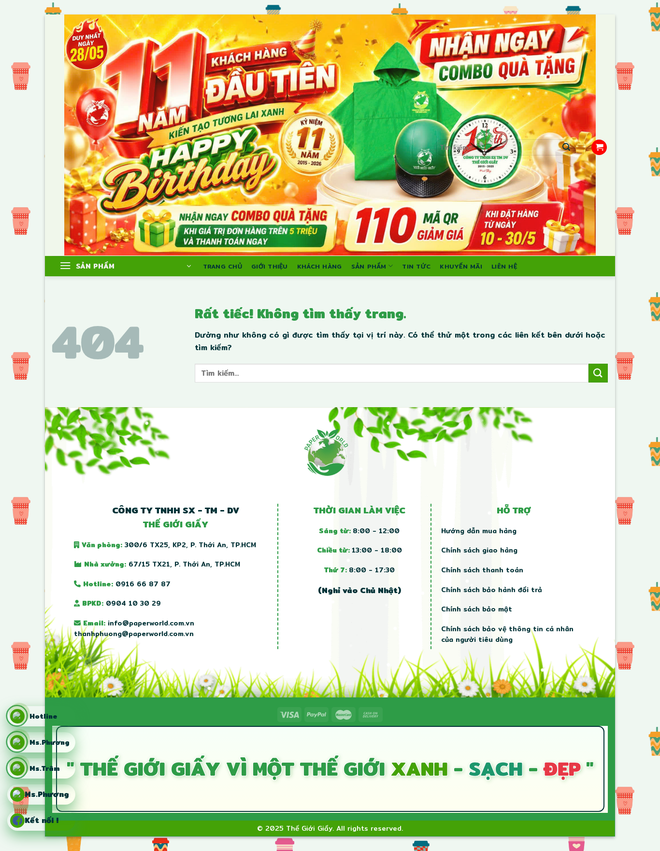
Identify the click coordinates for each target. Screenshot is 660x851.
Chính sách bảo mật (476, 609)
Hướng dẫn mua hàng (479, 530)
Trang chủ (222, 266)
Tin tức (416, 266)
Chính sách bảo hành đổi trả (491, 589)
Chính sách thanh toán (482, 570)
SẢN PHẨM (369, 266)
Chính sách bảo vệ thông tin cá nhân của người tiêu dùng (507, 634)
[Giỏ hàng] (599, 148)
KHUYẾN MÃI (461, 266)
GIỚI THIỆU (269, 266)
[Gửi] (566, 147)
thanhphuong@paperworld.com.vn (134, 633)
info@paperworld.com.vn (151, 623)
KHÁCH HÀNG (319, 266)
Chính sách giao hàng (479, 550)
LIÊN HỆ (504, 266)
